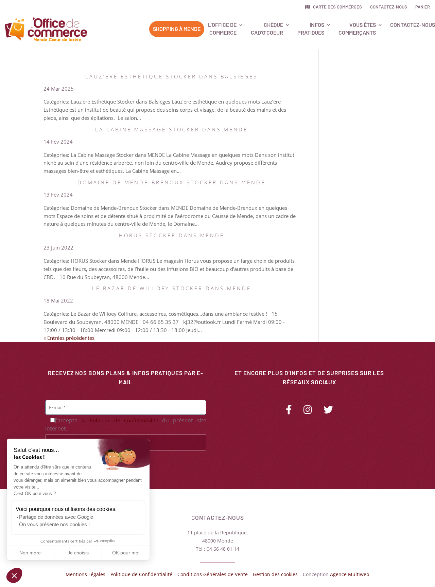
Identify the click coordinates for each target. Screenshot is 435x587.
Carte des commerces (337, 7)
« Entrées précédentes (69, 337)
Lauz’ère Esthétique (171, 76)
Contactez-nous (388, 7)
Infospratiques (310, 28)
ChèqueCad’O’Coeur (267, 28)
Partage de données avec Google (56, 517)
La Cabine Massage (171, 129)
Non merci (30, 552)
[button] (14, 575)
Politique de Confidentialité (141, 574)
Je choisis (78, 552)
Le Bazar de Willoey (171, 288)
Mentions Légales (85, 574)
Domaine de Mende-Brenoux (171, 182)
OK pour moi (125, 552)
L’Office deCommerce (222, 28)
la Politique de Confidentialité (120, 420)
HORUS (171, 235)
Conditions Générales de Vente (212, 574)
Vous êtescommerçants (357, 28)
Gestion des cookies (275, 574)
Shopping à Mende (177, 28)
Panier (422, 7)
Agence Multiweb (349, 574)
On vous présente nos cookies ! (54, 524)
